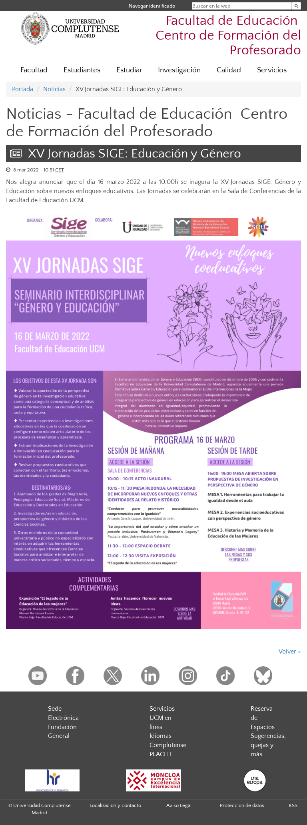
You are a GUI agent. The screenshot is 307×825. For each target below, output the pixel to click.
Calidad (229, 70)
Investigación (179, 70)
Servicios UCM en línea (162, 718)
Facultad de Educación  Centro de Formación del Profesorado (228, 36)
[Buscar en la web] (296, 6)
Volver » (290, 651)
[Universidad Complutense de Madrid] (70, 28)
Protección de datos (242, 805)
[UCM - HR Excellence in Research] (52, 780)
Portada (22, 89)
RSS (293, 805)
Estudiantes (82, 70)
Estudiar (129, 70)
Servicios (272, 70)
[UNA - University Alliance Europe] (255, 780)
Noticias (54, 89)
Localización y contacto (115, 805)
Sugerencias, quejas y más (268, 745)
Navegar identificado (152, 5)
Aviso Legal (178, 805)
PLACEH (160, 754)
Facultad (34, 70)
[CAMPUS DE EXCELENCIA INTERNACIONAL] (153, 780)
